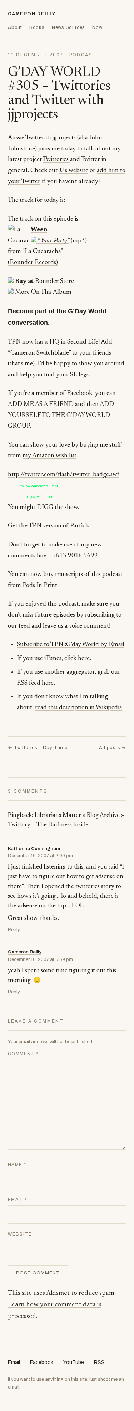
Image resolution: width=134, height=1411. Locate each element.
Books (37, 27)
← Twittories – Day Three (38, 747)
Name (17, 1164)
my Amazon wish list (49, 456)
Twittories (56, 159)
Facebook (79, 393)
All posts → (112, 747)
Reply (14, 929)
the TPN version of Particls (54, 526)
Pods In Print (40, 585)
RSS (99, 1362)
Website (20, 1234)
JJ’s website (73, 171)
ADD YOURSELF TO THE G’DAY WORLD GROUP (61, 415)
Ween (39, 230)
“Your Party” (52, 241)
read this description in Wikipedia (78, 708)
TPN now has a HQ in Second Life (53, 342)
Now (97, 27)
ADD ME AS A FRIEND (41, 404)
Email (17, 1199)
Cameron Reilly (31, 13)
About (15, 27)
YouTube (73, 1362)
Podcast (82, 54)
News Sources (68, 27)
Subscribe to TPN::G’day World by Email (70, 645)
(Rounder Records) (33, 262)
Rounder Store (54, 281)
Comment (23, 1053)
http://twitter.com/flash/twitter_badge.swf (63, 475)
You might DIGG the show (43, 507)
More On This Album (43, 292)
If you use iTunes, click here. (54, 658)
